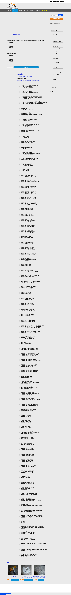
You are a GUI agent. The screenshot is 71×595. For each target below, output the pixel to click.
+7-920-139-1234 (57, 1)
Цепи (54, 79)
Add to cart (26, 67)
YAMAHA (53, 87)
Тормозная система (56, 72)
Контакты (32, 10)
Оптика (54, 56)
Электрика (54, 82)
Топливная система (56, 69)
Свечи (54, 64)
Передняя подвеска (56, 58)
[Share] (4, 593)
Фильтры (54, 77)
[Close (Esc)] (1, 593)
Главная (9, 10)
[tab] (11, 74)
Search (60, 15)
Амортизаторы (55, 38)
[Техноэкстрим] (12, 6)
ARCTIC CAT (53, 34)
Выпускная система (56, 43)
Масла (51, 91)
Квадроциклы (53, 30)
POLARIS (53, 85)
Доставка (26, 10)
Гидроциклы (53, 27)
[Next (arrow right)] (4, 594)
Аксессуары (52, 21)
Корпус (19, 68)
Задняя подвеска (56, 48)
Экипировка (52, 93)
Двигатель (54, 46)
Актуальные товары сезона (54, 23)
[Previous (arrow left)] (1, 594)
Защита (54, 51)
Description (10, 73)
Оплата (20, 10)
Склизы (54, 67)
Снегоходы (22, 68)
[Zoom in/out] (10, 593)
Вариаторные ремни (56, 41)
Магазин (15, 10)
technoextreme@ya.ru (11, 585)
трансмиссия (55, 74)
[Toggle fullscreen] (7, 593)
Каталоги (38, 10)
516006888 (29, 68)
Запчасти (51, 26)
